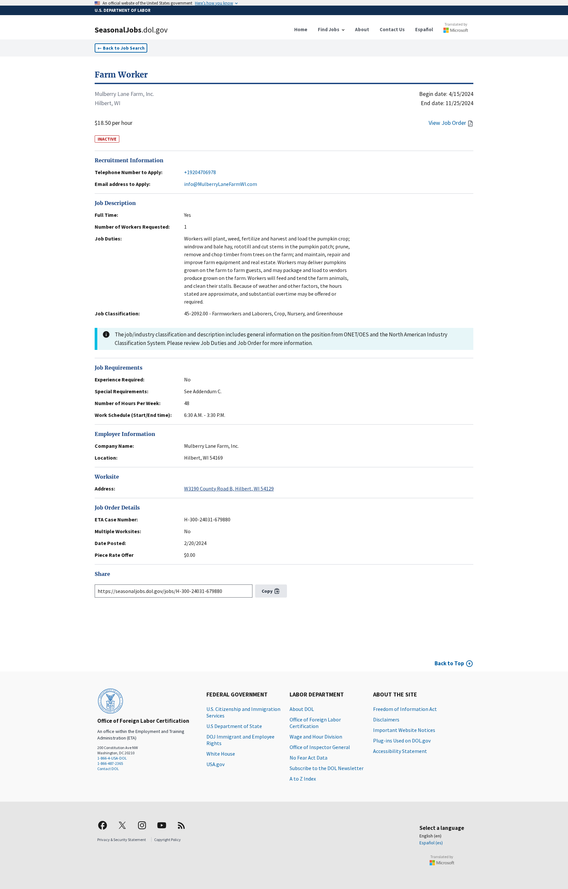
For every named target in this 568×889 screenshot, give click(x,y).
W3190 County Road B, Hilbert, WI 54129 (229, 488)
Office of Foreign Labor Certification (315, 722)
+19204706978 (200, 172)
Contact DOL (108, 768)
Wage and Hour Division (316, 736)
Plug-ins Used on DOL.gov (402, 740)
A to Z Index (303, 778)
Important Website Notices (404, 730)
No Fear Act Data (308, 757)
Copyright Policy (167, 839)
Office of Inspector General (320, 747)
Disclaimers (386, 719)
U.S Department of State (234, 726)
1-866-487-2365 (110, 763)
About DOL (302, 709)
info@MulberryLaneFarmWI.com (220, 184)
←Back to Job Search (121, 48)
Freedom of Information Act (405, 709)
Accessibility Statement (400, 751)
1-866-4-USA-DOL (112, 758)
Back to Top (449, 663)
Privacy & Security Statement (121, 839)
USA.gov (215, 764)
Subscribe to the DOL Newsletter (327, 768)
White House (220, 753)
